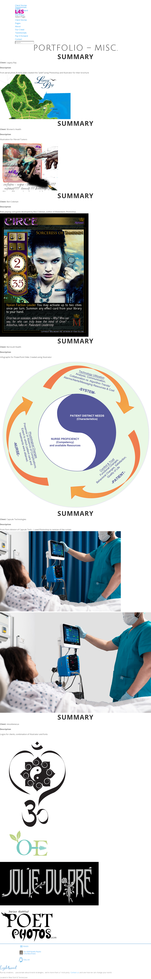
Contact (18, 39)
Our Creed (19, 29)
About (18, 26)
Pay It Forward (21, 36)
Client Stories (21, 20)
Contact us (74, 972)
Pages (18, 23)
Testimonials (21, 32)
